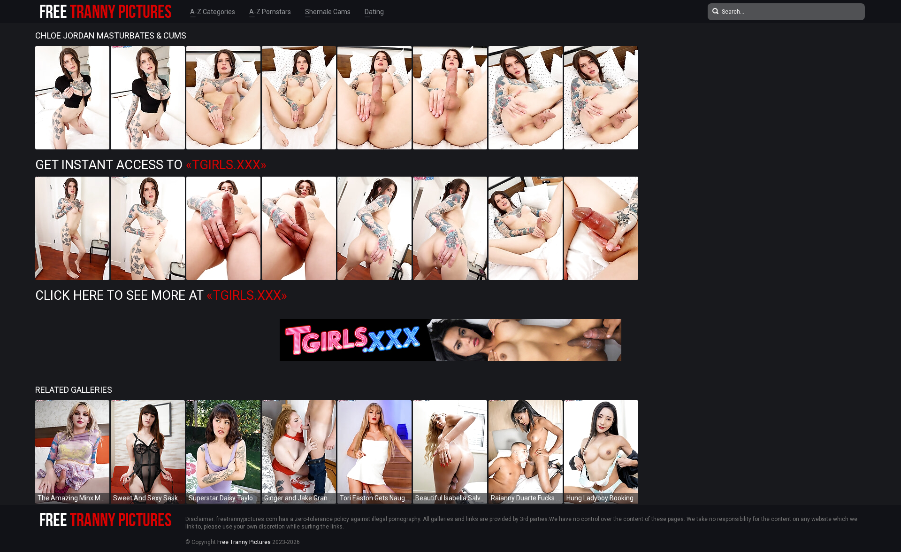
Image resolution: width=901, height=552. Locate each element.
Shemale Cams (328, 12)
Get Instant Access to (151, 164)
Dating (374, 12)
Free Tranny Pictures (244, 542)
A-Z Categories (212, 12)
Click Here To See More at (161, 295)
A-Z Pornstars (270, 12)
